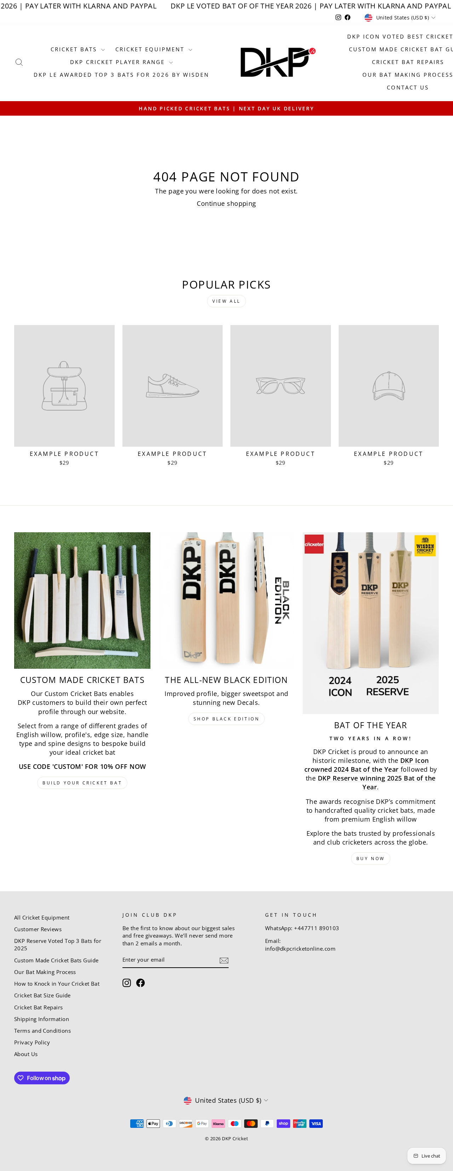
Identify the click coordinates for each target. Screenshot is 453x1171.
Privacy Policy (32, 1042)
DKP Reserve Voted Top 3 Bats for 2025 (57, 944)
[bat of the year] (371, 623)
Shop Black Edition (227, 719)
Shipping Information (41, 1018)
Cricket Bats (75, 49)
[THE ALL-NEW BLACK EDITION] (226, 600)
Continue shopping (226, 203)
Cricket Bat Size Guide (42, 995)
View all (226, 301)
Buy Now (370, 859)
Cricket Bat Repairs (408, 61)
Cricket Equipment (151, 49)
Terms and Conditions (42, 1030)
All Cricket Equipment (41, 917)
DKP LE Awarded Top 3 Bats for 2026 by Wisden (121, 74)
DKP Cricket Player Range (118, 61)
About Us (26, 1053)
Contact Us (408, 87)
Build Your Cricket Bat (82, 783)
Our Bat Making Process (45, 971)
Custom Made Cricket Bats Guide (56, 960)
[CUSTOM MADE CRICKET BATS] (82, 600)
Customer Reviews (38, 929)
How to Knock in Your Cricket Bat (56, 983)
